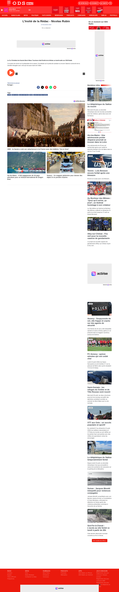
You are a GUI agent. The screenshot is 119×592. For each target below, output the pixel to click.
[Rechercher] (110, 3)
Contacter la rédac (31, 577)
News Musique (29, 575)
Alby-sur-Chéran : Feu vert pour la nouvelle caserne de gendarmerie (98, 236)
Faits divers (46, 15)
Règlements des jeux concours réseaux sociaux (102, 575)
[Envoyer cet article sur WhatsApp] (50, 88)
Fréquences (10, 579)
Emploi (103, 15)
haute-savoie (15, 94)
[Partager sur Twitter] (42, 88)
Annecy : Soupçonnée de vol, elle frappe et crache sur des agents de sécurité (99, 321)
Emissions (46, 575)
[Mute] (29, 10)
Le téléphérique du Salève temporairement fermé (99, 458)
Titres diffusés (11, 577)
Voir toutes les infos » (99, 540)
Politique (34, 15)
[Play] (2, 10)
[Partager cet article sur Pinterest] (46, 88)
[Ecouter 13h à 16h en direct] (99, 28)
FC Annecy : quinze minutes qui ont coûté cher (97, 356)
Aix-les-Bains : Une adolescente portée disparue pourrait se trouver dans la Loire (97, 138)
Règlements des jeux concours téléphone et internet (103, 584)
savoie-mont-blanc (23, 94)
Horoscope (93, 15)
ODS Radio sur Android (86, 575)
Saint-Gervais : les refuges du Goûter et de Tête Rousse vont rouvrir (98, 389)
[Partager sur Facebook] (38, 88)
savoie (9, 94)
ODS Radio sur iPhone (85, 573)
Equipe (9, 575)
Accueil (5, 15)
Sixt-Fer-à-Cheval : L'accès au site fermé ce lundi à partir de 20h (98, 528)
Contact (9, 573)
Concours (81, 15)
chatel (31, 94)
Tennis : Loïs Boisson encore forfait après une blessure (98, 173)
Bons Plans (15, 15)
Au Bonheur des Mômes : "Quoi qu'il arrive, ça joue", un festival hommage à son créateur (99, 201)
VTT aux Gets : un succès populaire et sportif (99, 423)
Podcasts (70, 15)
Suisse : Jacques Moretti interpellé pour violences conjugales (98, 490)
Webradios (59, 15)
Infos (26, 15)
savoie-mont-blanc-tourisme (40, 94)
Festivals (113, 15)
